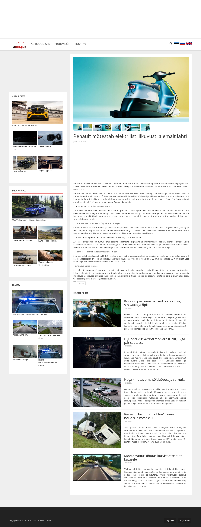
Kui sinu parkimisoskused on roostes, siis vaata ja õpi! (152, 303)
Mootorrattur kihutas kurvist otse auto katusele (153, 457)
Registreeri (185, 520)
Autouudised (40, 43)
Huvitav (80, 43)
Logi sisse (170, 520)
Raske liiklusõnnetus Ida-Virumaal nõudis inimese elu (149, 416)
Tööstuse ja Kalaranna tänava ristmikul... (31, 314)
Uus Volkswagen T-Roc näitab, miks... (29, 220)
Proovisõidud (19, 191)
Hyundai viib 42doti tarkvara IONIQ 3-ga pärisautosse (154, 341)
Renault (81, 283)
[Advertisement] (100, 19)
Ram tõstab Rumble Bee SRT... (26, 125)
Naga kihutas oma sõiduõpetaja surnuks (154, 379)
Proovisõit (62, 43)
